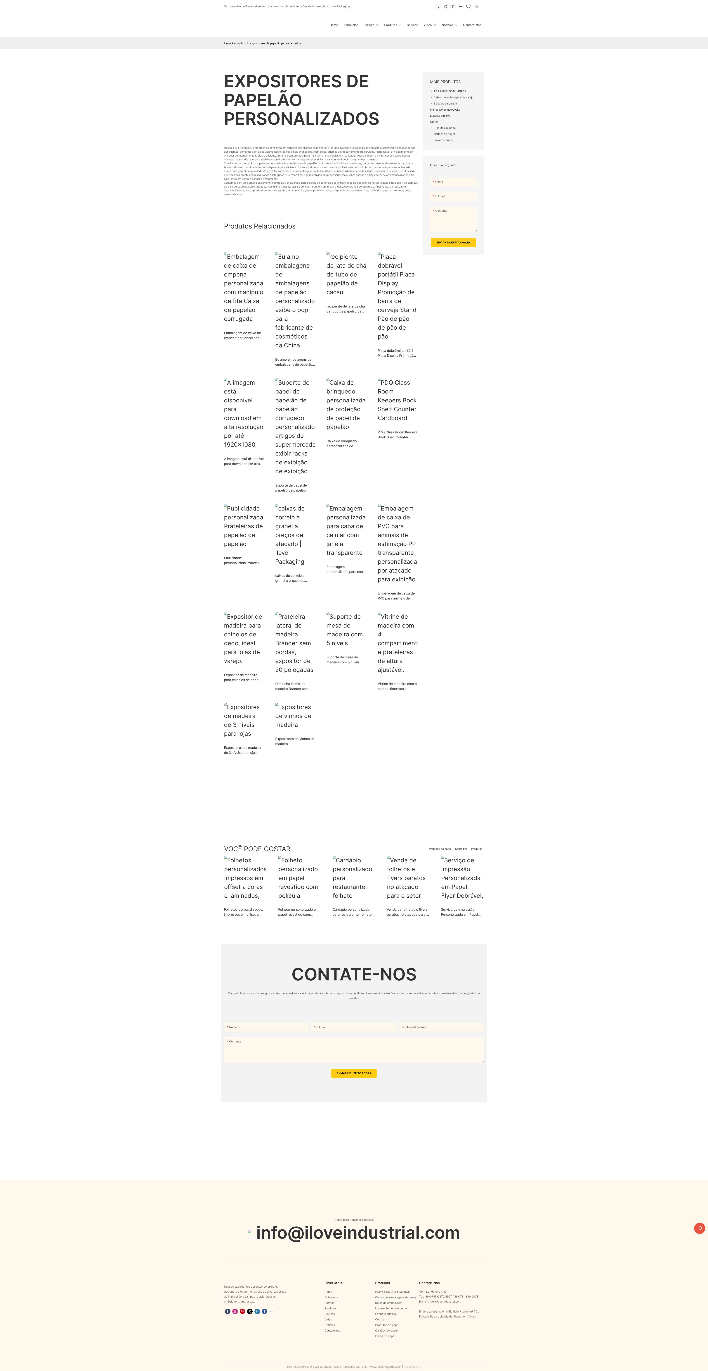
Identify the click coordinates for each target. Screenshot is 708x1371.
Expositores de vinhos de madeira (295, 741)
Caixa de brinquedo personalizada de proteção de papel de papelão (343, 444)
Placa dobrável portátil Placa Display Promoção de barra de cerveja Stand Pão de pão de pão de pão (397, 353)
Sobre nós (461, 848)
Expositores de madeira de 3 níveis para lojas (242, 750)
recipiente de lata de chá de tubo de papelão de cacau (346, 309)
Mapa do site (412, 1366)
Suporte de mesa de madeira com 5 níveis (343, 659)
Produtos (476, 848)
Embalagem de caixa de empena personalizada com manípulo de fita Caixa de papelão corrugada (242, 335)
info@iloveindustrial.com (358, 1232)
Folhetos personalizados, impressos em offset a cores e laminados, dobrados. (243, 912)
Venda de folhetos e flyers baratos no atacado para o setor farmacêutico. (407, 912)
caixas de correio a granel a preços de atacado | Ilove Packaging (290, 578)
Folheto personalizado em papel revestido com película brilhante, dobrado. (299, 912)
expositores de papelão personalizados (275, 43)
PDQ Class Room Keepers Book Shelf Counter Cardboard (398, 435)
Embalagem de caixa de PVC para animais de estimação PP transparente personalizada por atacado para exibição (396, 596)
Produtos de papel (440, 848)
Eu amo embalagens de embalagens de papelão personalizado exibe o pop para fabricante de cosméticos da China (293, 362)
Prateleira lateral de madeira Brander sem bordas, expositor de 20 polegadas (294, 686)
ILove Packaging (234, 43)
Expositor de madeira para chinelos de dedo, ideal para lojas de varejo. (243, 677)
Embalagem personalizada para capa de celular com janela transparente (346, 569)
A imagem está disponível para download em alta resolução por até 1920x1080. (244, 461)
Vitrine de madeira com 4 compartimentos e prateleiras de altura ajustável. (397, 686)
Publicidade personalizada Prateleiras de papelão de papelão (243, 560)
